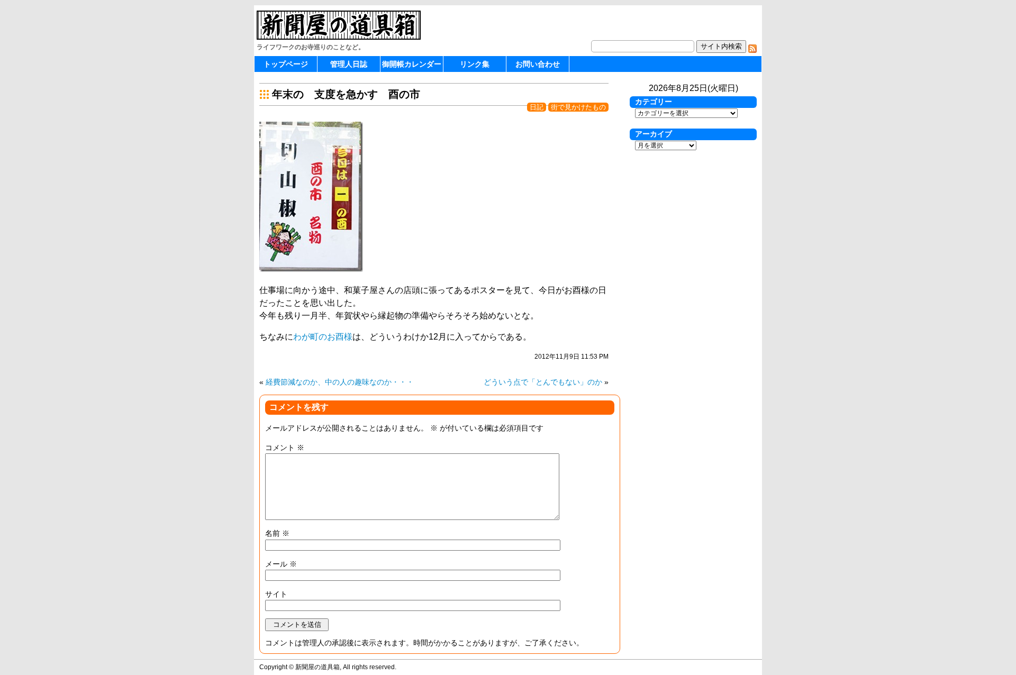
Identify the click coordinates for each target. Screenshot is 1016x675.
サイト (276, 594)
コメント (284, 447)
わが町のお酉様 (322, 336)
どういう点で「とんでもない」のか (543, 382)
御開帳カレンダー (411, 64)
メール (281, 564)
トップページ (286, 64)
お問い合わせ (537, 64)
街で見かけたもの (578, 107)
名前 (277, 533)
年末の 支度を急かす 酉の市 (346, 94)
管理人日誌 (348, 64)
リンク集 (474, 64)
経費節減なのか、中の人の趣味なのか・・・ (340, 382)
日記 (536, 107)
